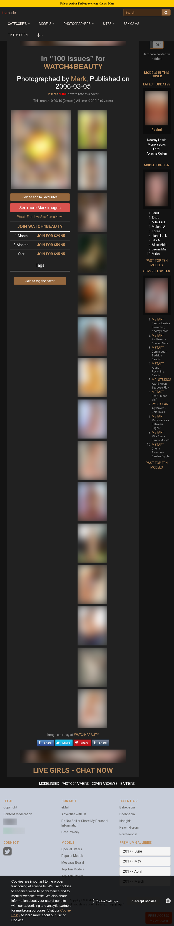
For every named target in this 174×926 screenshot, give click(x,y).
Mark (78, 78)
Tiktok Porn (18, 35)
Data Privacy (70, 832)
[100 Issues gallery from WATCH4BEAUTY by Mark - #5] (92, 295)
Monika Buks (157, 144)
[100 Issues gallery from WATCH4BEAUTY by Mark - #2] (92, 170)
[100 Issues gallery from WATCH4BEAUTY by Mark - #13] (92, 625)
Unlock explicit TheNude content (79, 3)
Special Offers (71, 849)
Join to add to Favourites (40, 197)
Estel (156, 149)
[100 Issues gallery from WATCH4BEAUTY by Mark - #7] (92, 377)
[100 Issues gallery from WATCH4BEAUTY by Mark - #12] (92, 584)
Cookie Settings (107, 901)
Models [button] (45, 24)
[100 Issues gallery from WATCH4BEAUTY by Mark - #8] (92, 419)
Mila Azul (158, 222)
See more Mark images (40, 207)
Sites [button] (107, 24)
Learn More (107, 3)
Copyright (10, 807)
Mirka (156, 254)
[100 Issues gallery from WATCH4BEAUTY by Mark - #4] (92, 253)
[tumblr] (100, 741)
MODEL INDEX (49, 783)
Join (50, 94)
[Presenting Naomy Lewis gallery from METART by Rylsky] (156, 295)
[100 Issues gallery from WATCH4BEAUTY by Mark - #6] (92, 336)
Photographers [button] (77, 24)
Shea (155, 217)
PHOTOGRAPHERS (75, 783)
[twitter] (64, 741)
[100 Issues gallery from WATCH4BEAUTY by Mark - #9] (92, 460)
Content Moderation (17, 814)
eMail (65, 807)
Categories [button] (17, 24)
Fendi (156, 213)
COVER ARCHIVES (105, 783)
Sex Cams (131, 24)
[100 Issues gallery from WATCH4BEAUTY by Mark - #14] (92, 667)
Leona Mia (159, 249)
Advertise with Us (73, 814)
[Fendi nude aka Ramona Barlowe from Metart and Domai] (156, 189)
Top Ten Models (72, 869)
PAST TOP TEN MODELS (157, 263)
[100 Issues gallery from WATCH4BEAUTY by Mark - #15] (92, 708)
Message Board (72, 862)
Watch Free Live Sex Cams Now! (40, 217)
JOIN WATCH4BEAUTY (40, 226)
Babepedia (127, 807)
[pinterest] (82, 741)
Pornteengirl (128, 834)
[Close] (168, 900)
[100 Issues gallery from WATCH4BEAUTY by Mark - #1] (92, 129)
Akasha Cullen (157, 153)
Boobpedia (127, 814)
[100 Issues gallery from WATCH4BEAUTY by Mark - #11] (92, 543)
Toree (156, 231)
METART (158, 319)
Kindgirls (125, 821)
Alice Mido (159, 245)
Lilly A (156, 240)
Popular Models (72, 856)
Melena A (158, 227)
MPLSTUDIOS (161, 380)
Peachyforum (129, 827)
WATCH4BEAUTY (73, 66)
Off (158, 45)
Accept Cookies (145, 901)
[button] (40, 35)
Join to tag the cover (40, 281)
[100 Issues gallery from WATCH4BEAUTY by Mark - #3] (92, 212)
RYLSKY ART (161, 404)
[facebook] (45, 741)
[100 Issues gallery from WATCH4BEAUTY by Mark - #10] (92, 501)
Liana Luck (159, 236)
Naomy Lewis (156, 140)
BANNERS (128, 783)
